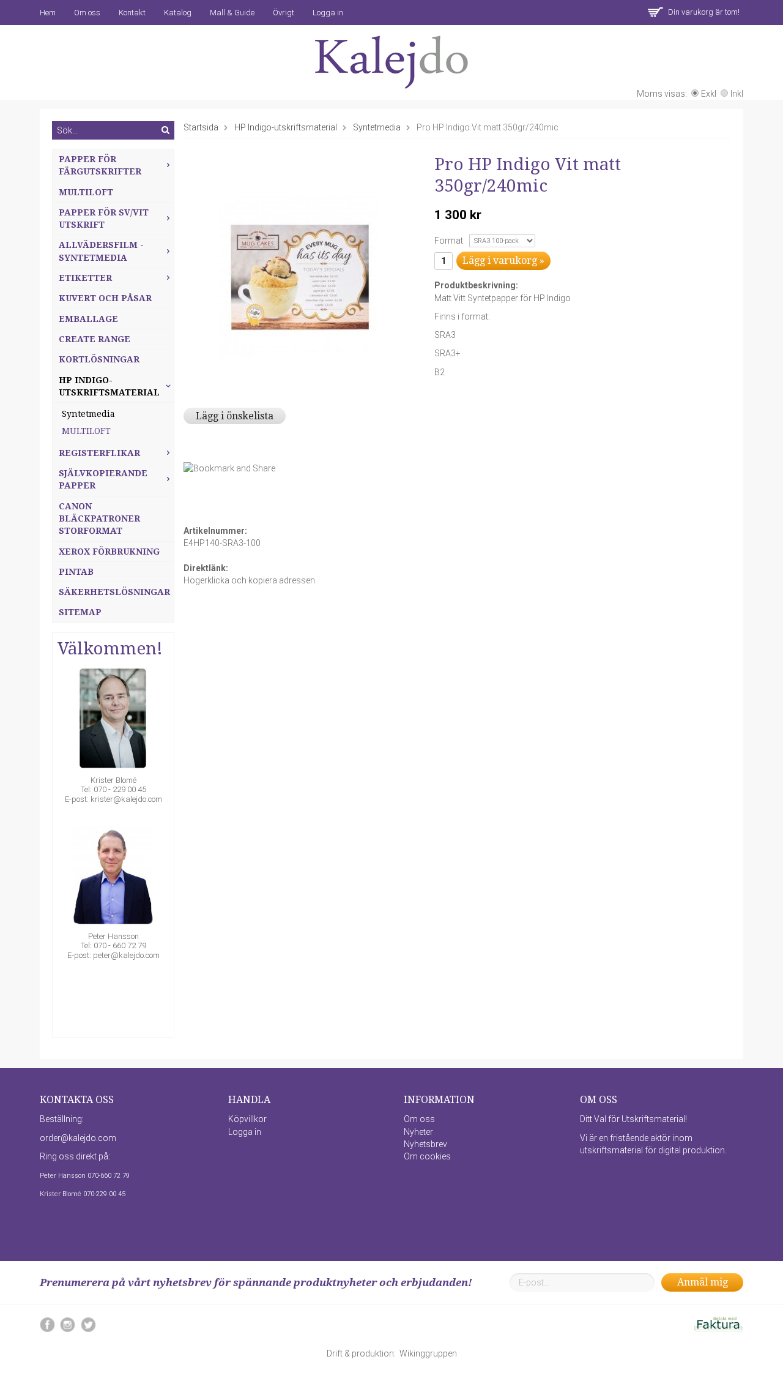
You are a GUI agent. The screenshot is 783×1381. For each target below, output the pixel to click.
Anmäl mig (702, 1282)
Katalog (177, 12)
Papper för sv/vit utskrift (104, 219)
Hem (48, 12)
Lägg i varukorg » (503, 260)
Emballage (88, 319)
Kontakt (132, 12)
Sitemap (80, 612)
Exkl (708, 94)
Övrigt (283, 12)
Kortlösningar (99, 359)
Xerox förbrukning (109, 551)
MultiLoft (86, 192)
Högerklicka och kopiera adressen (249, 580)
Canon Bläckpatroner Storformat (99, 518)
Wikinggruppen (428, 1353)
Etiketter (85, 278)
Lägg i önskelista (234, 416)
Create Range (94, 339)
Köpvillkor (247, 1119)
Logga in (328, 12)
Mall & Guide (232, 12)
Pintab (76, 572)
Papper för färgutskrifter (100, 165)
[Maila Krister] (113, 720)
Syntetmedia (88, 414)
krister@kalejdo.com (126, 799)
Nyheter (418, 1132)
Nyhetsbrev (425, 1144)
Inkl (736, 94)
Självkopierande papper (103, 479)
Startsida (201, 127)
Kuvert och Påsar (105, 298)
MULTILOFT (86, 431)
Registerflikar (99, 453)
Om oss (87, 12)
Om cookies (427, 1156)
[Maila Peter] (113, 876)
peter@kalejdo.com (126, 955)
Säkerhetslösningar (114, 592)
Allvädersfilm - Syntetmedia (101, 251)
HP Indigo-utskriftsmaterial (109, 386)
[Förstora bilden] (299, 276)
